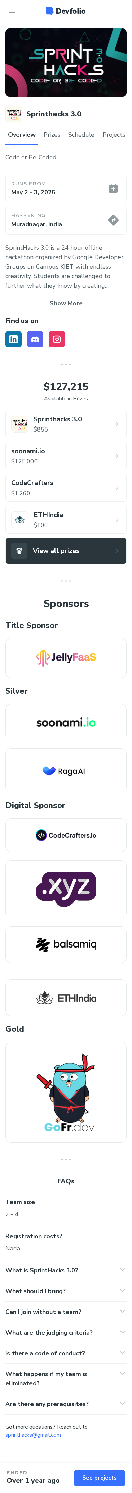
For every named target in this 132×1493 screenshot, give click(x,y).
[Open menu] (11, 10)
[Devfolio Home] (65, 11)
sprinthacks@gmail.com (33, 1435)
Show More (66, 303)
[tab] (21, 135)
